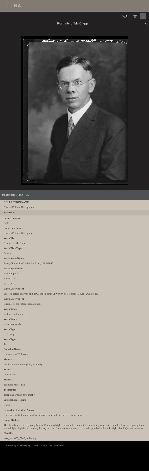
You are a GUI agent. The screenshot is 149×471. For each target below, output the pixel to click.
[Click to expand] (143, 16)
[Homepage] (74, 6)
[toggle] (14, 212)
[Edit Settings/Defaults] (135, 16)
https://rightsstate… (137, 428)
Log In (125, 16)
